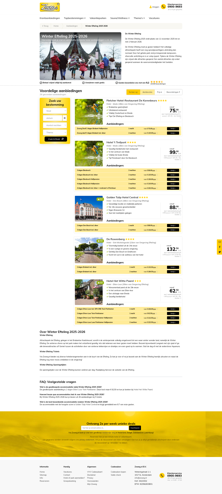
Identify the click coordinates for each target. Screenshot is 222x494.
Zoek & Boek (54, 139)
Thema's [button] (138, 18)
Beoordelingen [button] (173, 92)
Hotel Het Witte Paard (124, 280)
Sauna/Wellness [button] (119, 18)
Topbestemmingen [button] (74, 18)
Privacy (90, 478)
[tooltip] (180, 118)
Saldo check (116, 475)
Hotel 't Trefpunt (121, 142)
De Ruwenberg (121, 239)
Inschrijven (135, 428)
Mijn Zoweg (92, 484)
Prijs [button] (159, 92)
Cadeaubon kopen (118, 472)
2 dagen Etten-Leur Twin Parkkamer (81, 389)
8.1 (101, 144)
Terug (45, 26)
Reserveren (44, 481)
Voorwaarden (92, 481)
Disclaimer (91, 475)
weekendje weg (108, 433)
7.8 (101, 102)
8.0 (101, 241)
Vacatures (154, 18)
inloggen (155, 7)
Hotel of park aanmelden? (74, 478)
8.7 (101, 199)
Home (56, 26)
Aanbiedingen (72, 26)
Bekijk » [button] (173, 128)
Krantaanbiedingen (50, 18)
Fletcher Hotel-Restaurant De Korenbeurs (137, 100)
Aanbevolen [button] (147, 92)
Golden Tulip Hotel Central (127, 197)
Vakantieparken (98, 18)
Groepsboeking (69, 481)
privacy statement (87, 440)
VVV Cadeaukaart (94, 472)
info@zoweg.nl (141, 478)
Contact (66, 475)
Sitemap (43, 475)
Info (41, 478)
